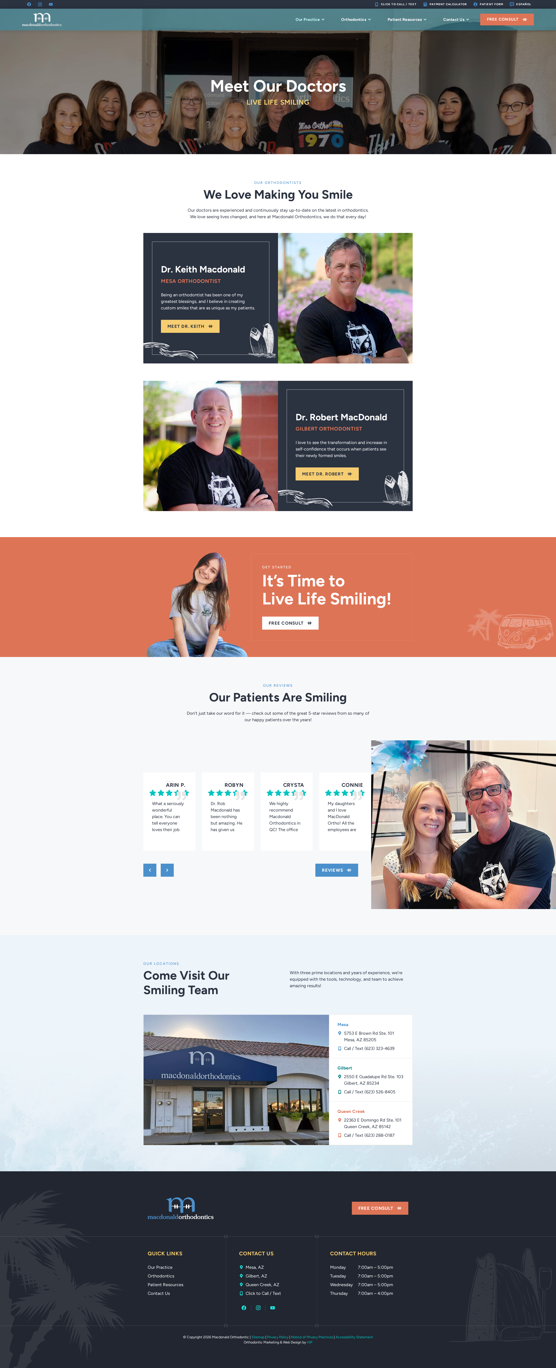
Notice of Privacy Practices (312, 1337)
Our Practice (308, 19)
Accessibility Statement (354, 1337)
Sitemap (258, 1337)
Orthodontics (353, 19)
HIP (309, 1342)
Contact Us (453, 19)
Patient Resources (405, 19)
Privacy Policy (277, 1337)
